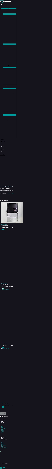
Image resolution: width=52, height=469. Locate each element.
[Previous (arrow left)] (0, 468)
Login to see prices (4, 224)
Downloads (2, 427)
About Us (2, 423)
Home (0, 186)
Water (2, 436)
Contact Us (2, 432)
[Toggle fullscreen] (1, 467)
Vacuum (2, 443)
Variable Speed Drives (4, 186)
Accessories (2, 448)
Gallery (2, 421)
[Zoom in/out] (0, 467)
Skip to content (2, 0)
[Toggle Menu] (8, 8)
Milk (1, 442)
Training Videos (3, 420)
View (3, 288)
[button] (4, 7)
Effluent (2, 438)
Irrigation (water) (3, 437)
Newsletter (2, 422)
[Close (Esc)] (4, 467)
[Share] (3, 467)
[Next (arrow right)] (1, 468)
